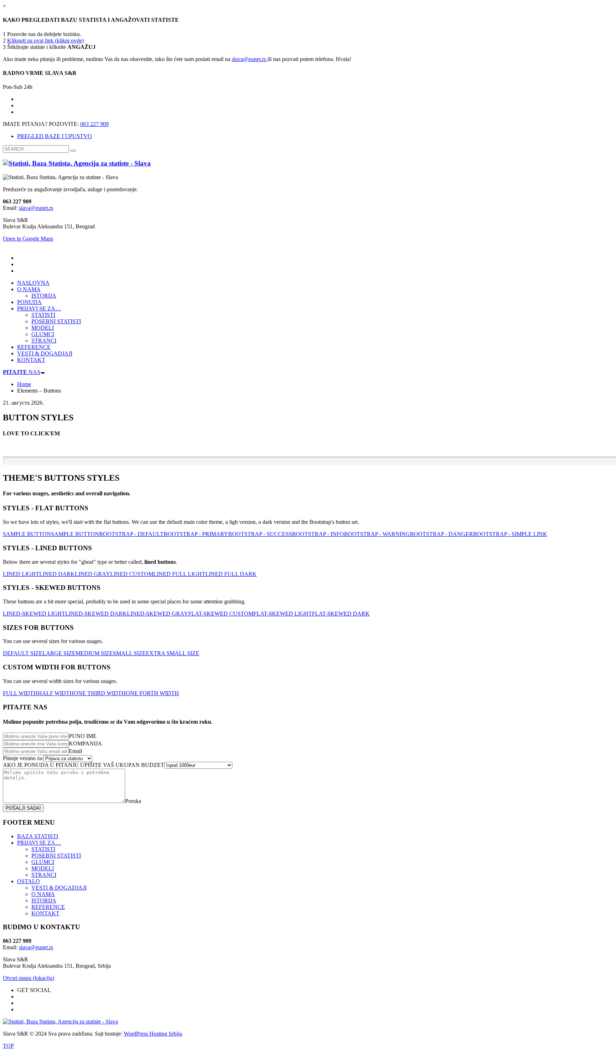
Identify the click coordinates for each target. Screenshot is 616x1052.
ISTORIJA (43, 900)
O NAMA (43, 894)
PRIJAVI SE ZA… (39, 843)
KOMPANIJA (85, 743)
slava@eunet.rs (249, 59)
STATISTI (43, 849)
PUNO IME (83, 736)
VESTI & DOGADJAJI (59, 888)
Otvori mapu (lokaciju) (28, 978)
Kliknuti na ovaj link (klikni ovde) (45, 40)
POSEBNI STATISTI (56, 856)
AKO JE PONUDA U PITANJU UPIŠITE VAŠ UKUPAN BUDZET (83, 765)
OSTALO (28, 881)
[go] (73, 151)
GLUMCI (42, 862)
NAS (21, 372)
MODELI (42, 868)
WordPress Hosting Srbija (153, 1034)
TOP (8, 1046)
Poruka (133, 801)
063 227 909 (94, 124)
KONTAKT (45, 913)
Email (75, 751)
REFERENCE (48, 907)
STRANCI (43, 875)
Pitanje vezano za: (23, 758)
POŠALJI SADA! (23, 808)
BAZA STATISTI (37, 836)
